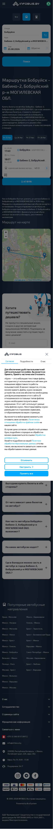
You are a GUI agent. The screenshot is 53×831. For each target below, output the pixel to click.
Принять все (26, 473)
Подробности (26, 361)
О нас (43, 361)
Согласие (10, 361)
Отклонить (26, 460)
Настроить (25, 467)
